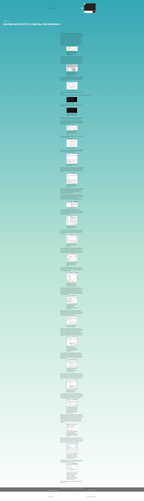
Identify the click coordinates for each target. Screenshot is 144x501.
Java (74, 488)
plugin (77, 488)
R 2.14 (80, 488)
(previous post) (75, 35)
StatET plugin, (69, 33)
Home (86, 5)
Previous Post (53, 490)
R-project (66, 488)
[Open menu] (82, 8)
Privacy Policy (50, 496)
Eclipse (70, 56)
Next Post (92, 490)
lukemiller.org (51, 8)
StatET (82, 488)
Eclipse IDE (63, 33)
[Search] (94, 12)
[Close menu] (85, 4)
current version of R (68, 77)
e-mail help (79, 481)
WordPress (94, 496)
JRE (75, 488)
